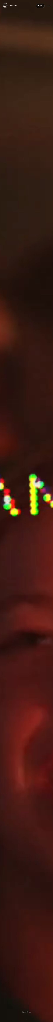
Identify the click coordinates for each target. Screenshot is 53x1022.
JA (41, 6)
